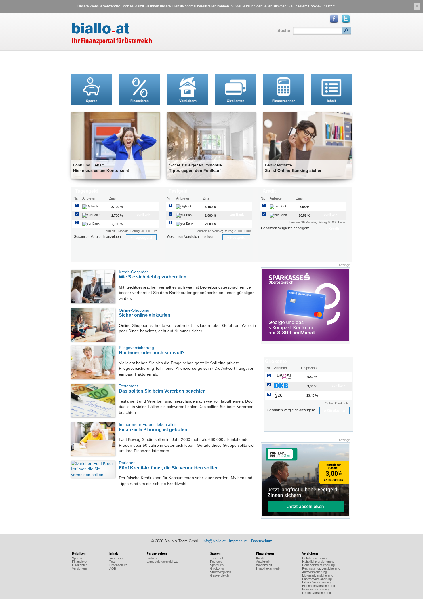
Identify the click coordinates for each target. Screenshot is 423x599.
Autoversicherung (314, 572)
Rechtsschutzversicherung (321, 568)
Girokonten (79, 565)
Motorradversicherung (317, 575)
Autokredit (263, 561)
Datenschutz (261, 541)
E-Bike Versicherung (316, 582)
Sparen (77, 558)
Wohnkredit (264, 565)
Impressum (238, 541)
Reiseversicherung (315, 589)
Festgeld (237, 237)
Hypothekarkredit (268, 568)
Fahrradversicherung (317, 579)
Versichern (79, 568)
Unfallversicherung (315, 558)
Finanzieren (80, 561)
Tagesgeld (143, 237)
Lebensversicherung (316, 592)
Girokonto (336, 410)
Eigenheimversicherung (318, 585)
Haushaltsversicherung (318, 565)
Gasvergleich (219, 575)
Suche (283, 30)
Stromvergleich (220, 572)
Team (113, 561)
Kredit (334, 229)
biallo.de (152, 558)
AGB (112, 568)
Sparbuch (217, 565)
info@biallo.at (214, 541)
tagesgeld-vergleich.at (162, 561)
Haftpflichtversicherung (318, 561)
